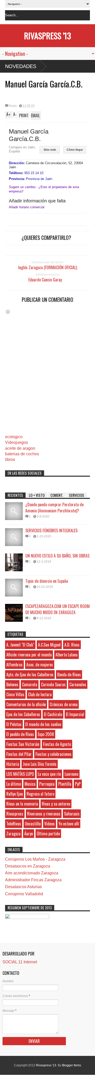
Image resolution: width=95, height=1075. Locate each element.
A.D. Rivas (72, 645)
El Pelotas (14, 724)
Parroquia (46, 784)
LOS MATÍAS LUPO (20, 774)
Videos (49, 824)
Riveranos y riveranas (43, 814)
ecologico (14, 437)
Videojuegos (16, 442)
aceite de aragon (20, 448)
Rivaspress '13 (47, 36)
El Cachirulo (53, 714)
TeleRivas (13, 824)
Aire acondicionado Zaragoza (31, 873)
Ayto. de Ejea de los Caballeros (29, 674)
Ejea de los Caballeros (23, 714)
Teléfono (15, 173)
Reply (13, 106)
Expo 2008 (46, 734)
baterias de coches (22, 454)
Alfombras (14, 665)
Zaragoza (13, 834)
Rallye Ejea (14, 794)
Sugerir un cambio (22, 187)
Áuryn (28, 834)
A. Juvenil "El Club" (20, 645)
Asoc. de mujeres (39, 665)
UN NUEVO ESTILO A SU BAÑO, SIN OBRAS (57, 556)
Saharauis (72, 814)
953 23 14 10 (33, 173)
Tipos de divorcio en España (46, 581)
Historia (12, 764)
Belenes (12, 684)
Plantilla (64, 784)
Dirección (16, 163)
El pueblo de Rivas (20, 734)
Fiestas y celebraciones (53, 754)
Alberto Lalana (66, 655)
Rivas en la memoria (22, 804)
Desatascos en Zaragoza (27, 866)
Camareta (29, 684)
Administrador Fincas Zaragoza (33, 880)
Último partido (48, 834)
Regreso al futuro (40, 794)
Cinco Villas (15, 694)
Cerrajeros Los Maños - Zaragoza (35, 859)
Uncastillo (33, 824)
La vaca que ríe (49, 774)
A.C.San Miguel (49, 645)
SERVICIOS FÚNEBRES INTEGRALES (51, 530)
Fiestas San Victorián (22, 744)
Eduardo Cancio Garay (47, 280)
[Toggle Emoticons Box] (8, 311)
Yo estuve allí (69, 824)
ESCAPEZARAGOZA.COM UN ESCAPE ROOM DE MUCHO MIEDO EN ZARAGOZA (57, 609)
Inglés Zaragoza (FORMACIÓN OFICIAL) (47, 267)
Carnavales (77, 684)
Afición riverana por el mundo (29, 655)
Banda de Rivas (69, 674)
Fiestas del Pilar (19, 754)
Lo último (13, 784)
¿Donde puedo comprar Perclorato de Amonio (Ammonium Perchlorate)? (54, 507)
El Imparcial (75, 714)
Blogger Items (71, 1065)
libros (10, 459)
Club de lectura (40, 694)
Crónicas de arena (64, 704)
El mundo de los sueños (43, 724)
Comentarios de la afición (26, 704)
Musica (30, 784)
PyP (78, 784)
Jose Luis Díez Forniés (39, 764)
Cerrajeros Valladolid (24, 894)
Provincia (16, 179)
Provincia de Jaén (39, 179)
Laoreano (71, 774)
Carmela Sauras (53, 684)
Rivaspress (14, 814)
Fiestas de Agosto (57, 744)
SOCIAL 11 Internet (20, 962)
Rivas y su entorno (56, 804)
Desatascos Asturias (23, 887)
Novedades (20, 66)
